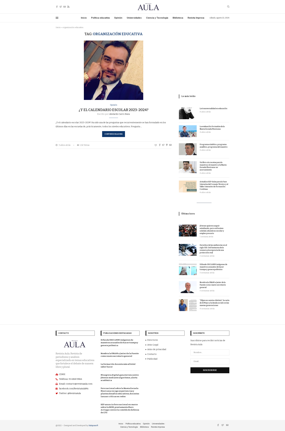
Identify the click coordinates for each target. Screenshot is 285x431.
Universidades (134, 17)
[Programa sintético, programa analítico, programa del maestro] (188, 149)
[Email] (64, 6)
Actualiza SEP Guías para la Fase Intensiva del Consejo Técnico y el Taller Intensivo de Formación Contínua (214, 185)
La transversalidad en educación (213, 108)
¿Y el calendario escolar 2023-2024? (113, 110)
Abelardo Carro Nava (119, 114)
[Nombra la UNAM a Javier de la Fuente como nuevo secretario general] (188, 287)
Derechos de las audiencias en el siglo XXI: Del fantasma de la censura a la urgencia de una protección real (213, 249)
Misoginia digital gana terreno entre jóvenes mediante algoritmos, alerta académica (120, 377)
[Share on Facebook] (160, 145)
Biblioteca (178, 17)
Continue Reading (113, 134)
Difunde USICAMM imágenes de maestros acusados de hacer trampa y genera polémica (213, 267)
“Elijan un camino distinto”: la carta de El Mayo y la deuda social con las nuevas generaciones (214, 302)
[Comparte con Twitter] (163, 145)
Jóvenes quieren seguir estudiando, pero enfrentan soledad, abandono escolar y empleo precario (212, 229)
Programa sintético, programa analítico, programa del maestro (214, 145)
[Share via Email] (170, 145)
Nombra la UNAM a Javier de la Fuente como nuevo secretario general (213, 284)
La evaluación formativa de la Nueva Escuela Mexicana (212, 127)
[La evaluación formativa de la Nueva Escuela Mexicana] (188, 131)
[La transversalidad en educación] (188, 113)
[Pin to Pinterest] (167, 145)
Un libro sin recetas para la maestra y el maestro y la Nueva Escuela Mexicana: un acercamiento (213, 166)
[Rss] (68, 6)
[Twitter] (61, 6)
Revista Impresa (196, 17)
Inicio (84, 17)
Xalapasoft (93, 425)
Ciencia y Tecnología (157, 17)
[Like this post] (156, 145)
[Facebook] (57, 6)
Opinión (118, 17)
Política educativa (100, 17)
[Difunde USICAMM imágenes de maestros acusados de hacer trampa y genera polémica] (188, 269)
